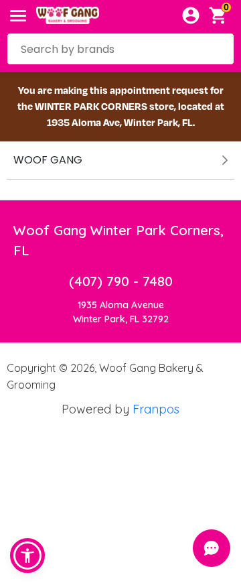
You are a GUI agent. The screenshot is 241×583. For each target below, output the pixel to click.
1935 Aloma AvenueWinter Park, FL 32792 (121, 312)
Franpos (156, 409)
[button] (27, 555)
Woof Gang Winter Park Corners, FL (118, 240)
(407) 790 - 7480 (121, 281)
